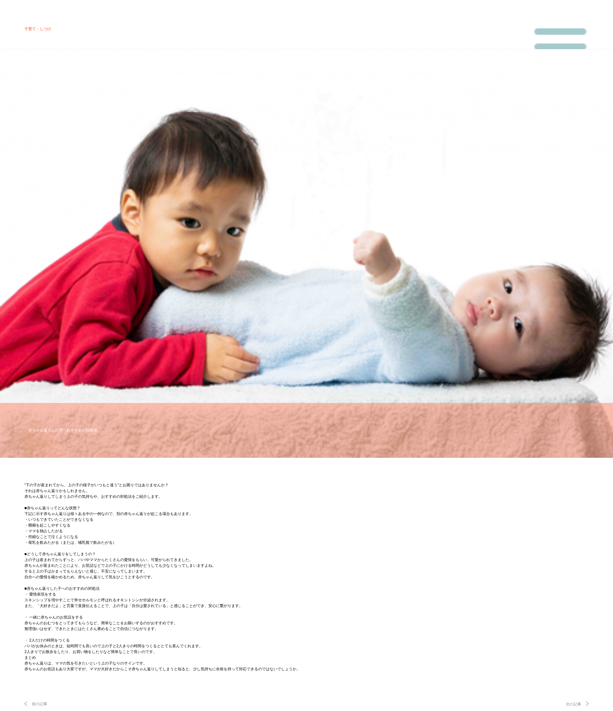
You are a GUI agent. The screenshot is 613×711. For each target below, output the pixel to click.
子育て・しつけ (37, 29)
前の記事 (39, 704)
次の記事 (573, 704)
